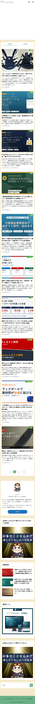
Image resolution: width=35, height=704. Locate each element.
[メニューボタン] (33, 2)
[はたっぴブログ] (7, 2)
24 (24, 472)
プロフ (17, 512)
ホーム (4, 699)
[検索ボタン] (29, 2)
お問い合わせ (10, 699)
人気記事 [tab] (25, 44)
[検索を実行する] (31, 685)
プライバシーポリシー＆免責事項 (24, 699)
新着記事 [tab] (10, 44)
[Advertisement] (17, 22)
